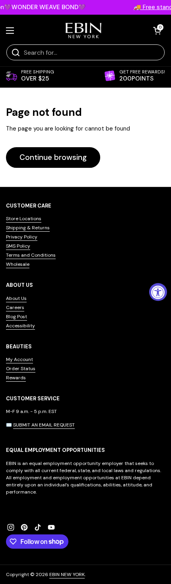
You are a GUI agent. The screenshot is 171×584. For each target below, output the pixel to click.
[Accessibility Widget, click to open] (158, 292)
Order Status (20, 368)
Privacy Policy (21, 237)
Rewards (16, 378)
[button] (157, 30)
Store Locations (23, 218)
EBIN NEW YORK (67, 574)
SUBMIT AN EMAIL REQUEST (44, 425)
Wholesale (17, 264)
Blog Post (16, 316)
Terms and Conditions (31, 255)
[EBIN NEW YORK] (84, 30)
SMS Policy (18, 246)
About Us (16, 298)
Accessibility (20, 326)
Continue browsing (53, 157)
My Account (19, 359)
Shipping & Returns (28, 228)
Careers (15, 307)
